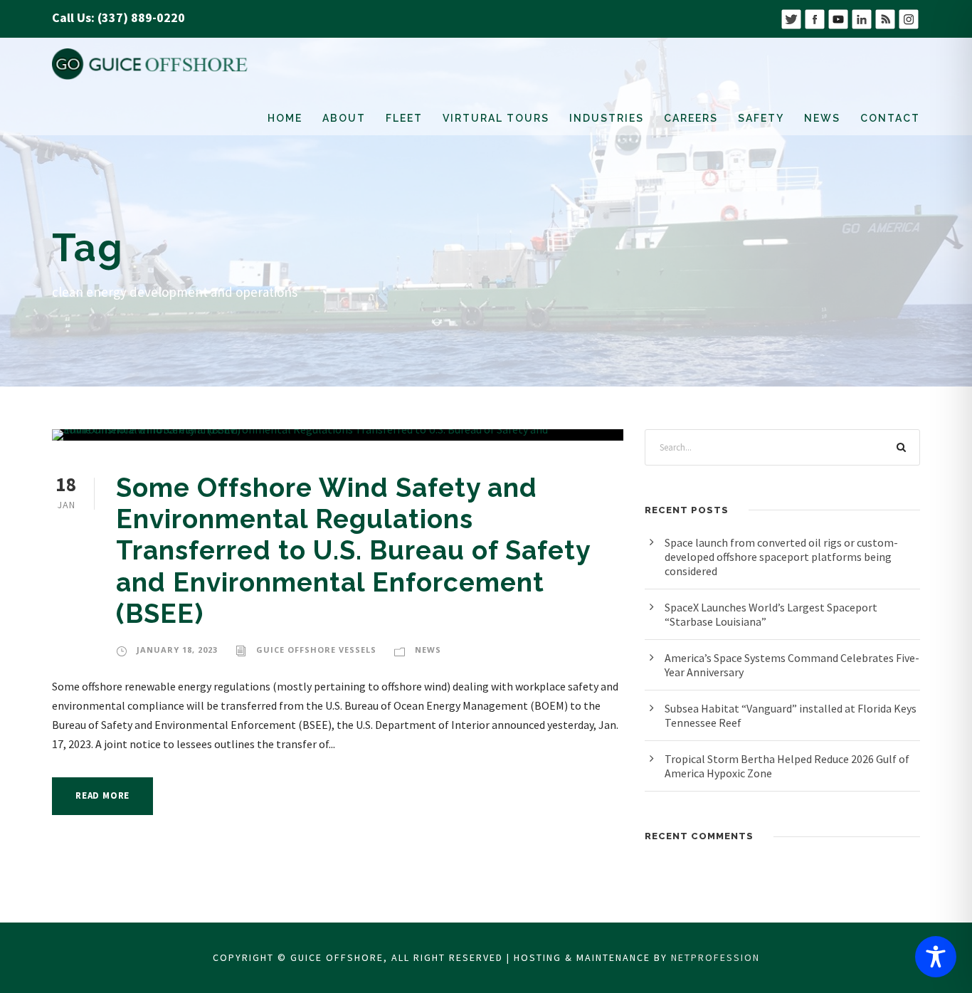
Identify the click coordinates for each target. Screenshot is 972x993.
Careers (691, 118)
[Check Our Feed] (885, 17)
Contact (890, 118)
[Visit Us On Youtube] (838, 17)
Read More (102, 795)
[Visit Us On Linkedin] (861, 17)
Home (285, 118)
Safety (761, 118)
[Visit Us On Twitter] (791, 17)
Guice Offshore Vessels (316, 649)
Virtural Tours (496, 118)
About (344, 118)
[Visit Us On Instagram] (908, 17)
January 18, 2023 (177, 649)
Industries (606, 118)
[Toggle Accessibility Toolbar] (936, 957)
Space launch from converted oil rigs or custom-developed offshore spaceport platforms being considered (781, 556)
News (822, 118)
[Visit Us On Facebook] (814, 17)
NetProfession (715, 957)
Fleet (404, 118)
